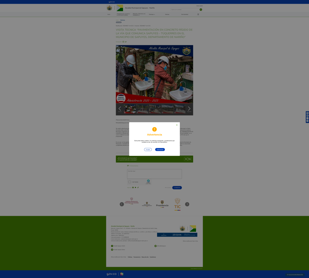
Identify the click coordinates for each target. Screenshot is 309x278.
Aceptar (148, 149)
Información (160, 149)
